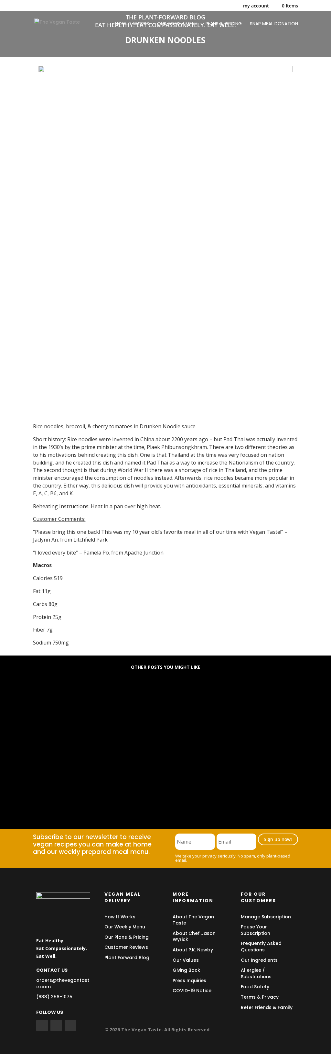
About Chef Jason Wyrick (194, 936)
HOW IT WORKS (132, 24)
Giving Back (186, 970)
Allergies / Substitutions (256, 973)
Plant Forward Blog (126, 957)
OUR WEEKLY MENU (177, 24)
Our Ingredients (259, 960)
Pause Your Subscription (255, 930)
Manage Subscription (266, 917)
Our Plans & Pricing (126, 937)
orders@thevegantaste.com (62, 983)
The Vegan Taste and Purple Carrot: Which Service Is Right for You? (136, 792)
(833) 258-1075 (54, 996)
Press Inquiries (189, 980)
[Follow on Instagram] (70, 1025)
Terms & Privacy (260, 997)
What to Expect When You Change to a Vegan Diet (113, 745)
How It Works (119, 917)
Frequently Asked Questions (261, 946)
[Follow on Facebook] (42, 1025)
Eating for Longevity (68, 698)
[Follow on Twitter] (56, 1025)
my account (256, 6)
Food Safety (255, 986)
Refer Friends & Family (267, 1007)
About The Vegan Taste (193, 920)
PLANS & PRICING (224, 24)
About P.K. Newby (193, 950)
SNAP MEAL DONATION (274, 24)
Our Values (186, 960)
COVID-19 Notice (192, 990)
